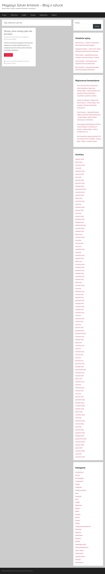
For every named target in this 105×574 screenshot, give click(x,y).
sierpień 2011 (79, 339)
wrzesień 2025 (79, 192)
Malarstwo (14, 15)
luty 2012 (78, 324)
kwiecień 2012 (79, 318)
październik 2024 (80, 225)
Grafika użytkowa (80, 490)
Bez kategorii (79, 478)
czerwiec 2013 (79, 285)
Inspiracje (78, 496)
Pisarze (77, 520)
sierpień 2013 (79, 279)
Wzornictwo (79, 562)
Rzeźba (77, 541)
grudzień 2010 (79, 363)
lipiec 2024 (78, 234)
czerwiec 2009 (80, 415)
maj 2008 (78, 454)
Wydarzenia (43, 15)
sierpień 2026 (79, 159)
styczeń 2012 (79, 327)
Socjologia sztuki (80, 544)
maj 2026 (78, 168)
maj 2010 (78, 384)
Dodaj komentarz (11, 63)
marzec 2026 (79, 174)
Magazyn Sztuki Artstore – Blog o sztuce (32, 5)
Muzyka (32, 15)
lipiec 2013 (78, 282)
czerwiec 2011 (79, 345)
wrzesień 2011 (79, 336)
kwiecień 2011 (79, 351)
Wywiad (78, 559)
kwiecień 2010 (79, 388)
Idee (76, 493)
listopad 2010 (79, 366)
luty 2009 (78, 427)
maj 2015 (78, 252)
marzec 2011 (79, 354)
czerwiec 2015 (79, 249)
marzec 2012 (79, 321)
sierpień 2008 (79, 445)
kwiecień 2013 (79, 291)
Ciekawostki (14, 61)
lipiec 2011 (78, 342)
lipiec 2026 (78, 162)
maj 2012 (78, 315)
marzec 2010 (79, 390)
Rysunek (26, 61)
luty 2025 (78, 213)
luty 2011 (78, 357)
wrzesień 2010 (79, 372)
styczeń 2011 (79, 360)
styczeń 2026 (79, 180)
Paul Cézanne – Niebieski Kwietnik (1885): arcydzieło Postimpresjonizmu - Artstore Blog (89, 114)
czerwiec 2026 (79, 165)
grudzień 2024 (79, 219)
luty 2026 (78, 177)
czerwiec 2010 (79, 382)
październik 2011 (80, 333)
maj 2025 (78, 204)
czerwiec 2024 (79, 237)
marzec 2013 (79, 294)
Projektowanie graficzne (83, 526)
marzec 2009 (79, 424)
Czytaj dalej (8, 55)
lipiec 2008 (78, 448)
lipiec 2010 (78, 378)
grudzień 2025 (79, 183)
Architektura (79, 472)
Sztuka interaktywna (81, 547)
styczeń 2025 (79, 216)
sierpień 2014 (79, 258)
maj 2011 (78, 348)
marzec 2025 (79, 210)
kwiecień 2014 (79, 267)
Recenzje (78, 529)
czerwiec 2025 (79, 201)
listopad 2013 (79, 273)
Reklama (78, 532)
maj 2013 (78, 288)
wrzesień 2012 (79, 306)
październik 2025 (80, 189)
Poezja (77, 523)
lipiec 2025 (78, 198)
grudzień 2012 (79, 300)
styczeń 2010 (79, 396)
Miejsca (54, 15)
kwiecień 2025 (79, 207)
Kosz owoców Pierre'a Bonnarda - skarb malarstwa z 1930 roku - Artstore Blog (87, 88)
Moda (77, 511)
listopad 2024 (79, 222)
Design (77, 484)
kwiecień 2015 (79, 255)
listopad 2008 (79, 436)
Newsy (77, 517)
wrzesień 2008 (80, 442)
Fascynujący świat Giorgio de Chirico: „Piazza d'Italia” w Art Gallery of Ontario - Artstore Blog (89, 126)
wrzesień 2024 (79, 228)
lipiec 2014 (78, 261)
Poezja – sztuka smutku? (89, 141)
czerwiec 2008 (80, 451)
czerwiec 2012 (79, 312)
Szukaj (77, 23)
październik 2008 (80, 439)
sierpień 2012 (79, 309)
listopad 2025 (79, 186)
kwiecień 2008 (80, 457)
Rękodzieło (79, 535)
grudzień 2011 (79, 330)
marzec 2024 (79, 243)
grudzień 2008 (80, 433)
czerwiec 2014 (79, 264)
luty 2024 (78, 246)
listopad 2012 (79, 303)
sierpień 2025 (79, 195)
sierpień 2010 (79, 375)
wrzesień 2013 (79, 276)
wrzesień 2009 (80, 406)
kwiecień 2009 (80, 421)
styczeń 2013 (79, 297)
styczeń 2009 (79, 430)
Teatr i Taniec (79, 550)
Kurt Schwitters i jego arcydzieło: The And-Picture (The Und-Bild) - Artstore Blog (89, 139)
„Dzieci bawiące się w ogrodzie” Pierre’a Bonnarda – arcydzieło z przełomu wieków (88, 93)
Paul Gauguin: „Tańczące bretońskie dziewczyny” (88, 105)
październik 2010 (80, 369)
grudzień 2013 (79, 270)
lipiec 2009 (78, 412)
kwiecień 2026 (79, 171)
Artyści (4, 15)
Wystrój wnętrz (80, 556)
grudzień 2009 (80, 400)
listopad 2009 (79, 403)
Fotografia (78, 487)
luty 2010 (78, 394)
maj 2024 (78, 240)
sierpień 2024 (79, 231)
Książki (24, 15)
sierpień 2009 (79, 409)
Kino (76, 499)
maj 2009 (78, 418)
